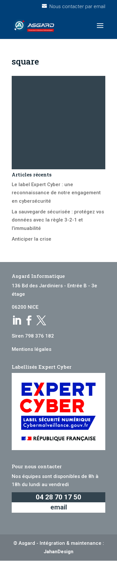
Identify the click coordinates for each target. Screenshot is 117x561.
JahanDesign (58, 552)
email (58, 507)
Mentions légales (31, 349)
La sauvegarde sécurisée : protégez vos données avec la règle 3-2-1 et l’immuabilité (58, 220)
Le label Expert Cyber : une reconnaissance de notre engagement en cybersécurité (56, 193)
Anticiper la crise (31, 239)
